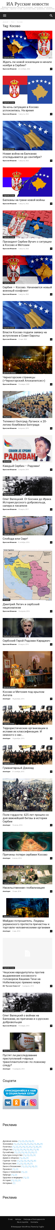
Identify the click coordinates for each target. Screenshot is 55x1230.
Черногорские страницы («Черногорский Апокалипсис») (24, 379)
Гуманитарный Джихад (18, 768)
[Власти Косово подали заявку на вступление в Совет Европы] (27, 315)
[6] (31, 1144)
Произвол (7, 461)
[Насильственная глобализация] (27, 874)
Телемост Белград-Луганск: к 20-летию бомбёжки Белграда (25, 423)
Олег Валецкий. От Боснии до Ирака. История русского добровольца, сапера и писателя (27, 502)
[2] (23, 1141)
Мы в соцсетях (22, 1222)
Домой (5, 22)
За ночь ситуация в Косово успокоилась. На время (21, 108)
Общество (7, 417)
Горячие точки (8, 57)
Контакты (34, 1222)
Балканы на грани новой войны (24, 200)
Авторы (18, 1219)
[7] (35, 1144)
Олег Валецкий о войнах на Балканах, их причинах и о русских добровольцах (26, 1019)
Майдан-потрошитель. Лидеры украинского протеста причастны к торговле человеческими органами (26, 924)
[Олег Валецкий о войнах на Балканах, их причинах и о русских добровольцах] (27, 1002)
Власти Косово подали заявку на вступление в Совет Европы (25, 334)
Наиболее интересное (11, 636)
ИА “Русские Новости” (11, 986)
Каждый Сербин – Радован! (21, 466)
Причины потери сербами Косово (25, 854)
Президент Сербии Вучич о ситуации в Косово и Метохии (27, 243)
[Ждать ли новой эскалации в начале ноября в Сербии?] (27, 45)
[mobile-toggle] (4, 15)
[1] (19, 1141)
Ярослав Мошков (9, 69)
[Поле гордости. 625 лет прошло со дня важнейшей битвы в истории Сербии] (27, 794)
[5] (33, 1141)
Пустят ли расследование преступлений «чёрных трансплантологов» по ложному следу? (24, 1060)
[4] (29, 1141)
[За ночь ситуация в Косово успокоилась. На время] (27, 90)
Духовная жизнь (9, 373)
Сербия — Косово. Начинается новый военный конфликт (27, 289)
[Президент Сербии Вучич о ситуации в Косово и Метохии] (27, 224)
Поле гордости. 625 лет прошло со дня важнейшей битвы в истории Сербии (26, 818)
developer (6, 699)
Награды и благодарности (34, 1219)
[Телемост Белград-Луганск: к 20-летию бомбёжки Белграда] (27, 404)
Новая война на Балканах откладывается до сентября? (22, 155)
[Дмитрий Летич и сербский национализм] (27, 575)
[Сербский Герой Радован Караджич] (27, 627)
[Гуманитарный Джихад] (27, 755)
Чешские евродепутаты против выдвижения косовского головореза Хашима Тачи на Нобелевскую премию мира (23, 977)
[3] (26, 1141)
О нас (10, 1219)
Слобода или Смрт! (15, 538)
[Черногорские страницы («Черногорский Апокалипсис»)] (27, 360)
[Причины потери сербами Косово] (27, 841)
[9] (41, 1144)
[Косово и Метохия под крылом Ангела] (27, 669)
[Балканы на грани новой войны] (27, 182)
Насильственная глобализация (24, 887)
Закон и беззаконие (10, 916)
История (6, 600)
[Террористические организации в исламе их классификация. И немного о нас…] (27, 715)
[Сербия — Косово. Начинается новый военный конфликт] (27, 269)
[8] (38, 1144)
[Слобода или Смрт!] (27, 525)
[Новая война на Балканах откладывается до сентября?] (27, 135)
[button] (51, 15)
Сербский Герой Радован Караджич (26, 640)
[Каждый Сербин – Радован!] (27, 449)
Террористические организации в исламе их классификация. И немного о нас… (25, 731)
